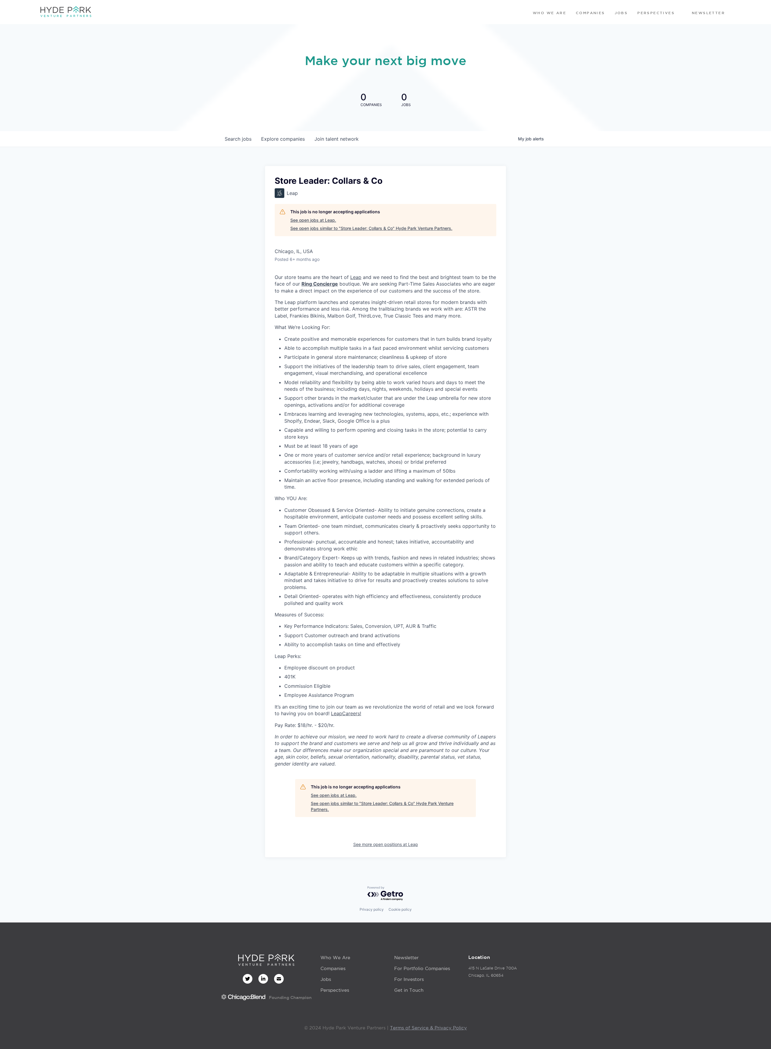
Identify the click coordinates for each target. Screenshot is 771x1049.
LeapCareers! (346, 713)
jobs (238, 139)
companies (283, 139)
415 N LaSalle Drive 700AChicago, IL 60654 (492, 972)
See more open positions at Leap (385, 844)
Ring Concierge (319, 284)
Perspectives (334, 990)
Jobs (325, 979)
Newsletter (406, 957)
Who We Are (335, 957)
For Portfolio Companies (422, 968)
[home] (66, 12)
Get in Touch (408, 990)
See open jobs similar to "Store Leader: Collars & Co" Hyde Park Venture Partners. (371, 228)
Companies (332, 968)
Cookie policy (400, 909)
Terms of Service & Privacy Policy (428, 1027)
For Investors (409, 979)
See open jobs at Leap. (313, 220)
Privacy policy (372, 909)
